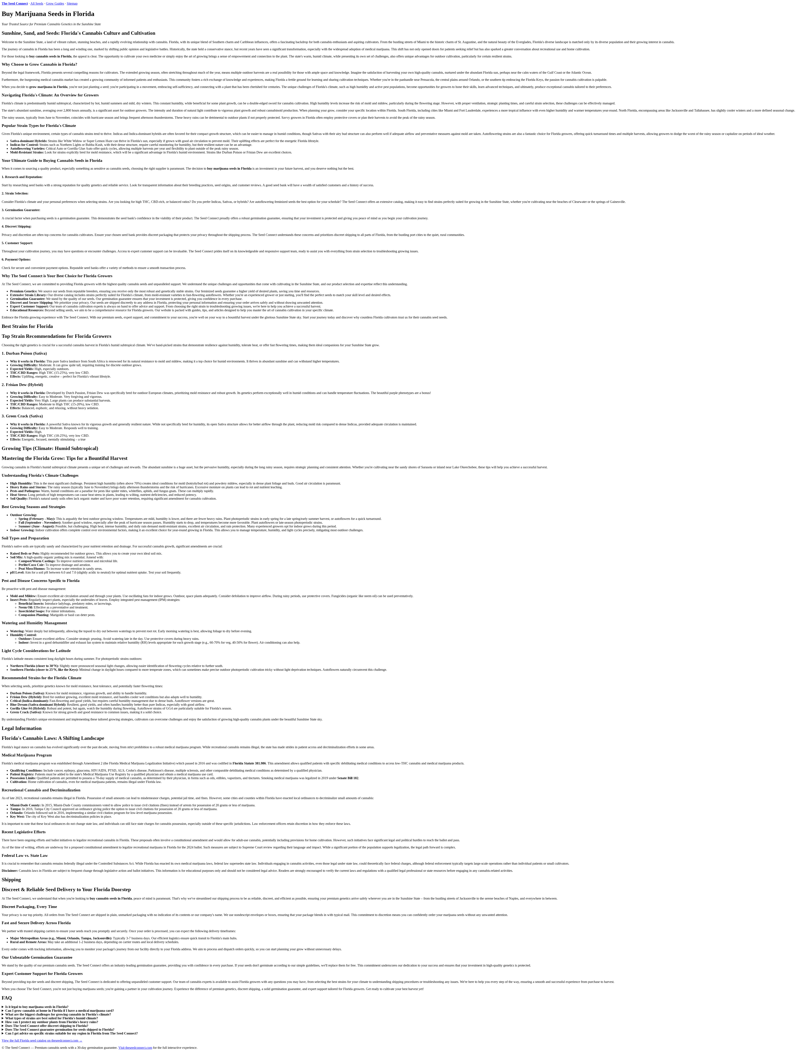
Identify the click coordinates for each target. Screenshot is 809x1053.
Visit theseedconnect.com (135, 1047)
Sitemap (72, 3)
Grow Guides (55, 3)
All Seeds (36, 3)
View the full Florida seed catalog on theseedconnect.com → (42, 1040)
